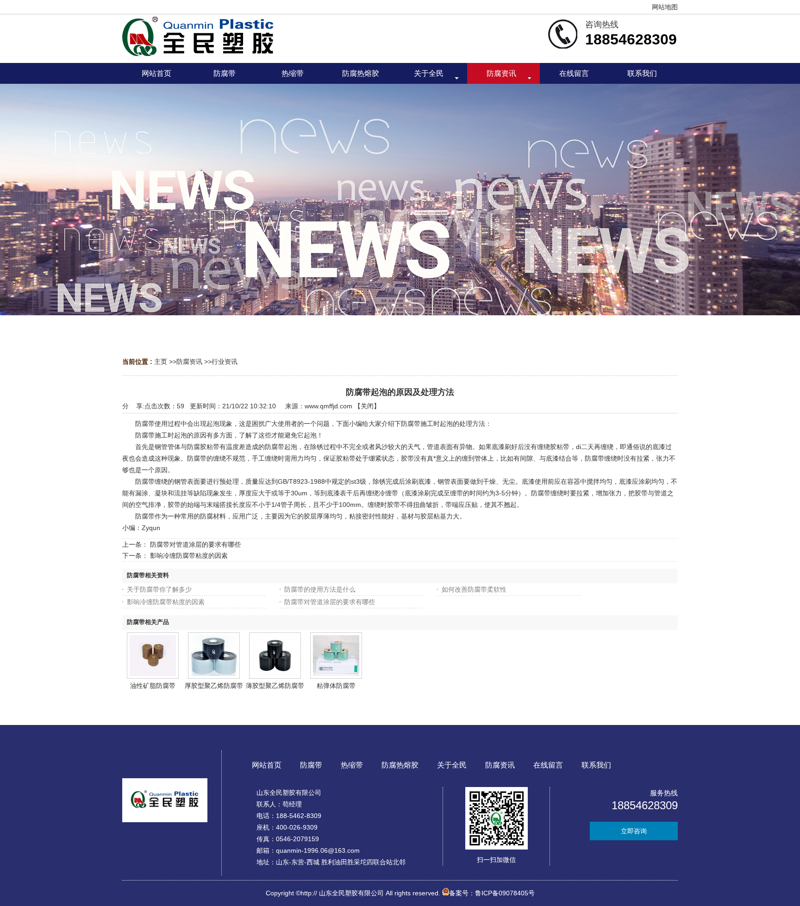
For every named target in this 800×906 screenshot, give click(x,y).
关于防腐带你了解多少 (159, 589)
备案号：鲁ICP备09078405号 (492, 893)
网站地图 (665, 7)
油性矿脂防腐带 (152, 685)
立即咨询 (634, 831)
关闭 (367, 406)
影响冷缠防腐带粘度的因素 (189, 555)
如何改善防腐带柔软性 (474, 589)
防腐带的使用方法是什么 (320, 589)
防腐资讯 (189, 361)
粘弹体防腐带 (336, 685)
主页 (160, 361)
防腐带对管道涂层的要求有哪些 (195, 544)
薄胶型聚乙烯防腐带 (275, 685)
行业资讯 (225, 361)
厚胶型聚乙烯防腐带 (214, 685)
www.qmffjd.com (328, 406)
